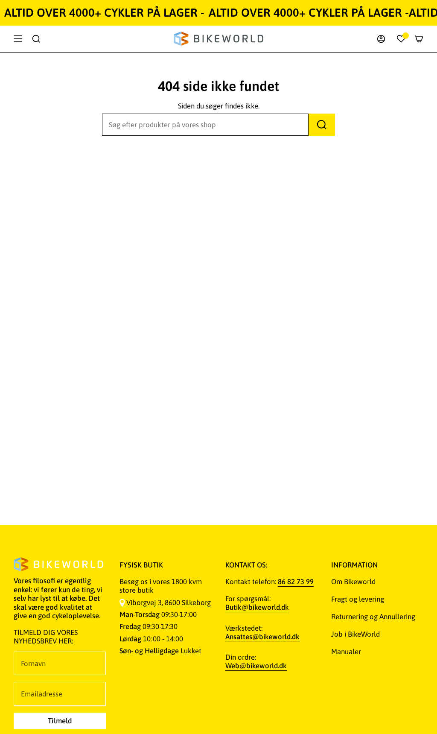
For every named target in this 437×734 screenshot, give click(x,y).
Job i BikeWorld (355, 634)
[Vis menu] (17, 39)
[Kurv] (419, 39)
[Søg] (322, 125)
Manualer (346, 651)
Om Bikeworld (353, 581)
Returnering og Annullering (373, 616)
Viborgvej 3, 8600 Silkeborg (168, 602)
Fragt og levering (357, 599)
